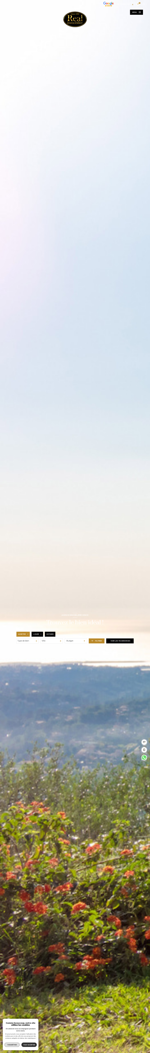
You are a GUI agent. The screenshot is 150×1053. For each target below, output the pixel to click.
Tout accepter (29, 1045)
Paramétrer (12, 1045)
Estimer (50, 634)
